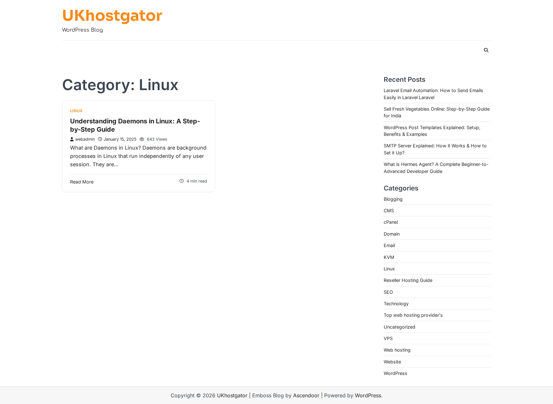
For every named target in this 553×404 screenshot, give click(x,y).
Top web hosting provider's (413, 315)
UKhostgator (112, 16)
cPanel (391, 222)
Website (392, 361)
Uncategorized (399, 327)
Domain (392, 234)
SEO (388, 292)
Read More (81, 181)
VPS (388, 338)
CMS (389, 210)
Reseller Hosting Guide (408, 280)
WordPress (395, 373)
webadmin (85, 139)
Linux (76, 110)
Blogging (393, 199)
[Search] (486, 50)
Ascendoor (306, 395)
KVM (389, 257)
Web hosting (397, 350)
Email (389, 245)
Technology (396, 303)
